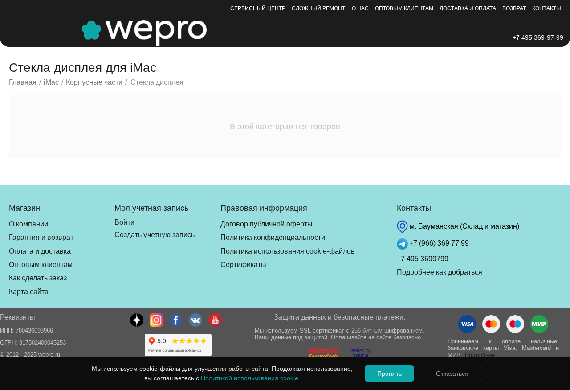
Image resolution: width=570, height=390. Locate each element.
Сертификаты (243, 264)
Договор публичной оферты (266, 224)
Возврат (514, 8)
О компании (28, 224)
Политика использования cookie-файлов (287, 251)
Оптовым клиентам (404, 8)
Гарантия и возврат (41, 237)
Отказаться (452, 373)
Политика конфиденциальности (272, 237)
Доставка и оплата (468, 8)
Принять (389, 373)
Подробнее (479, 355)
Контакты (546, 8)
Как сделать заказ (38, 278)
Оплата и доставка (40, 251)
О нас (360, 8)
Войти (124, 222)
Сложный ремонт (318, 8)
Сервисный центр (257, 8)
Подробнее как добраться (439, 272)
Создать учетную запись (154, 234)
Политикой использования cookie (249, 378)
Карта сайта (29, 292)
